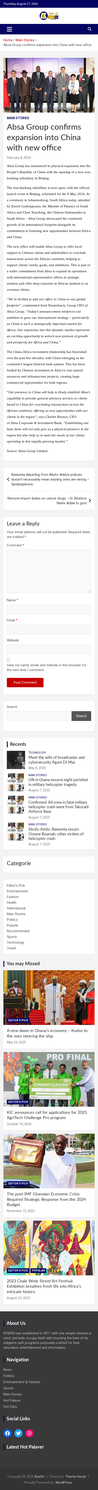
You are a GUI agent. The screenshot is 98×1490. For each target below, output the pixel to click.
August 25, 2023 (18, 1298)
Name (12, 600)
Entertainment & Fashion (21, 1382)
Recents (18, 744)
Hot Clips (10, 1407)
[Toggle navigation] (9, 29)
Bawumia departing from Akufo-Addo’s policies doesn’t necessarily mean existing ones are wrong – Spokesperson (50, 479)
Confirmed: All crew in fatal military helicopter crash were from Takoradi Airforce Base (58, 807)
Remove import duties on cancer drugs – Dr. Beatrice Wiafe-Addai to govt (47, 500)
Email (12, 620)
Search (12, 707)
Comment (15, 545)
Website (13, 640)
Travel (11, 948)
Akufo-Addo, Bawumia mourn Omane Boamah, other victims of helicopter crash (56, 834)
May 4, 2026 (37, 768)
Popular (12, 925)
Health (11, 903)
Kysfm (39, 1477)
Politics (12, 920)
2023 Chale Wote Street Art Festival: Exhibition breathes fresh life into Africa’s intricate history (44, 1286)
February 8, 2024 (19, 158)
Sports (12, 937)
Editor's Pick (16, 885)
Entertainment (17, 891)
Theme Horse (75, 1477)
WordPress (63, 1482)
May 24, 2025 (16, 1042)
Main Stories (18, 118)
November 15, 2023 (21, 1211)
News (7, 1370)
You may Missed (23, 964)
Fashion (13, 897)
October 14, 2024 (19, 1124)
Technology (37, 752)
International (16, 908)
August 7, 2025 (39, 790)
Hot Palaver (12, 1400)
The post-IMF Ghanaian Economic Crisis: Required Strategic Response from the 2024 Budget (46, 1199)
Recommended (18, 931)
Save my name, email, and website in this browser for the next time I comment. (47, 667)
